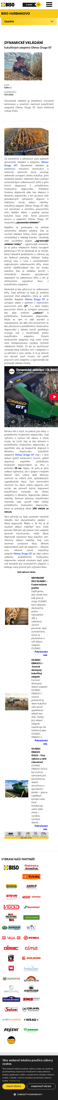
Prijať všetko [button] (13, 1086)
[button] (29, 1094)
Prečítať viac (14, 1080)
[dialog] (29, 1077)
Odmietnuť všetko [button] (41, 1086)
